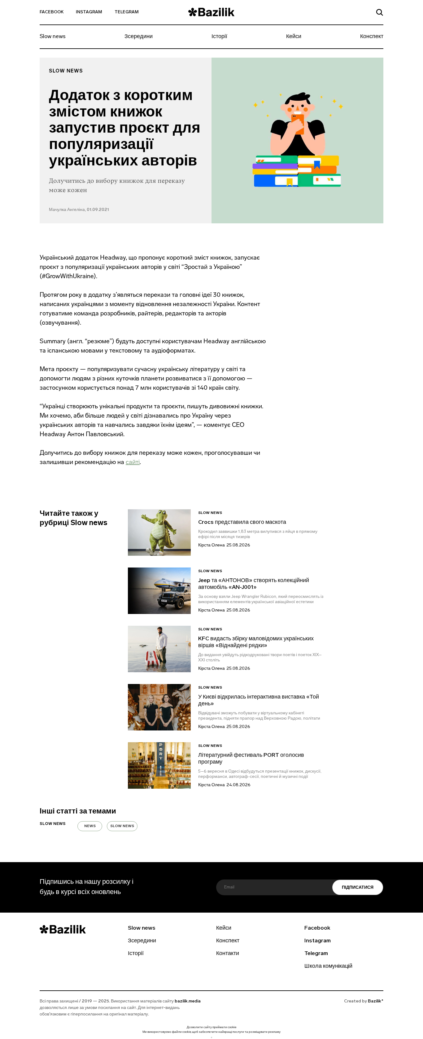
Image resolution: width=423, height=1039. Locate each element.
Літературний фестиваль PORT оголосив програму (251, 759)
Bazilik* (375, 1001)
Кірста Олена (211, 545)
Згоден (211, 1037)
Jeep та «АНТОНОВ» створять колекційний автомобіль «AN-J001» (253, 584)
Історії (219, 37)
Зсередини (138, 37)
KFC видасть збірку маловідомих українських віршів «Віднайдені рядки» (256, 642)
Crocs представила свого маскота (242, 522)
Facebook (51, 12)
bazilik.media (188, 1001)
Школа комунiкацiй (328, 966)
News (90, 826)
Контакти (227, 954)
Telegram (127, 12)
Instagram (89, 12)
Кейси (293, 37)
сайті (133, 462)
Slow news (53, 37)
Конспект (371, 37)
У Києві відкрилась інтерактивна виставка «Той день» (258, 701)
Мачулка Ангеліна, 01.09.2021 (79, 210)
